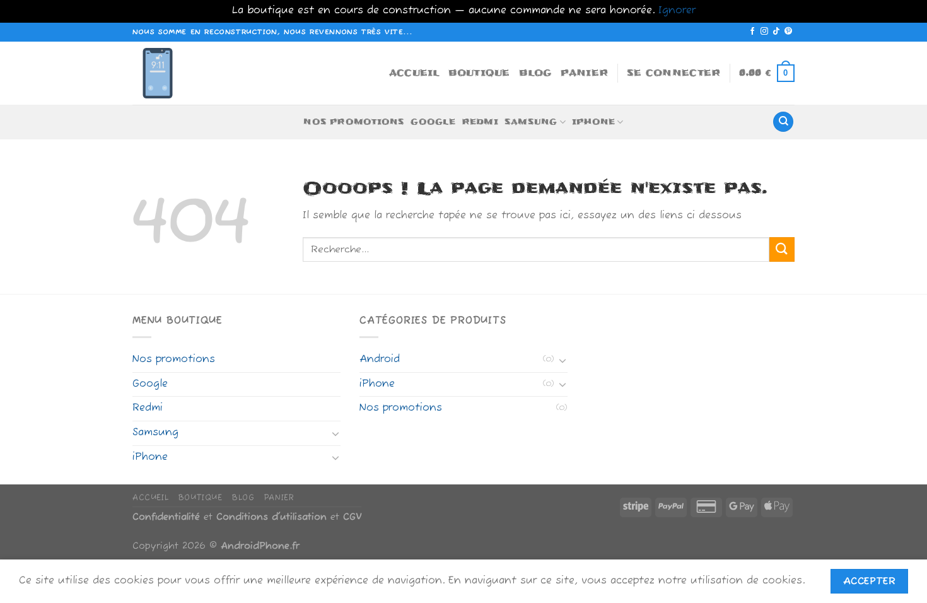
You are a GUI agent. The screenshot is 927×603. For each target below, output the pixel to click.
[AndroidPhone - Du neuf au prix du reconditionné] (163, 73)
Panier (585, 72)
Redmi (480, 122)
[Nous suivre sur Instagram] (764, 31)
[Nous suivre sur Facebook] (752, 31)
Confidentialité (166, 517)
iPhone (593, 122)
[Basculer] (335, 433)
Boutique (479, 72)
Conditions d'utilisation (271, 517)
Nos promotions (353, 122)
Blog (535, 72)
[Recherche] (783, 122)
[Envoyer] (782, 249)
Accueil (414, 72)
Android (379, 359)
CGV (352, 517)
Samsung (530, 122)
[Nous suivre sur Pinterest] (788, 31)
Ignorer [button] (677, 10)
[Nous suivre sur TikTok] (776, 31)
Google (433, 122)
